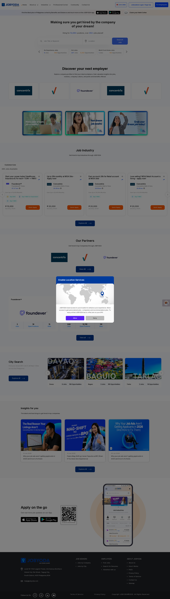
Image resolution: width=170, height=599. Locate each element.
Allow (75, 318)
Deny (95, 318)
